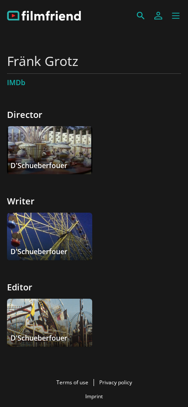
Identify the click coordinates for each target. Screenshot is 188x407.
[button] (176, 15)
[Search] (141, 15)
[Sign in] (158, 15)
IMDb (16, 82)
